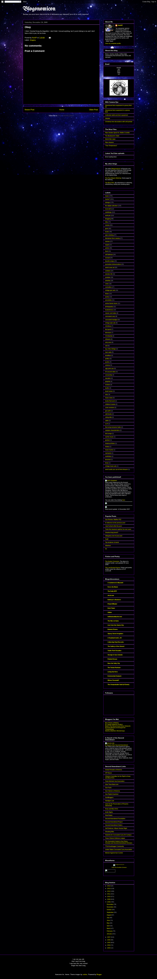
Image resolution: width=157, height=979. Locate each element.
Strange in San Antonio (115, 655)
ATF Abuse (108, 773)
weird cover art (109, 267)
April (108, 926)
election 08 (108, 274)
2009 (109, 899)
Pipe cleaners (109, 142)
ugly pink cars (109, 368)
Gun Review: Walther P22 (113, 519)
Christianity (108, 336)
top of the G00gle (110, 349)
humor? (107, 199)
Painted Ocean (112, 659)
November (110, 907)
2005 (109, 942)
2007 (109, 937)
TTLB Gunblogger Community (114, 846)
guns (106, 228)
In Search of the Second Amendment (116, 745)
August (109, 915)
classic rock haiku (110, 313)
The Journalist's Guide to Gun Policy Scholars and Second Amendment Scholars (118, 842)
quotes (107, 362)
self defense (109, 254)
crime (107, 284)
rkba (106, 222)
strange (107, 202)
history (107, 446)
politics (107, 358)
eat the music (109, 437)
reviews (107, 384)
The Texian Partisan (114, 667)
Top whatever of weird (112, 542)
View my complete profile (113, 43)
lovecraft (107, 209)
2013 (109, 888)
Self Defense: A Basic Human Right (116, 828)
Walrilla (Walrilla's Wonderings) (115, 731)
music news (109, 398)
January (109, 934)
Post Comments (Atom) (66, 115)
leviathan (108, 355)
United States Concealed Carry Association (118, 849)
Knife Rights (109, 812)
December (110, 904)
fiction (107, 293)
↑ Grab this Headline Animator (119, 867)
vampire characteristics (112, 430)
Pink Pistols (108, 815)
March (109, 928)
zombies (107, 271)
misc (106, 394)
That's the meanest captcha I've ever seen (118, 529)
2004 (109, 945)
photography (109, 306)
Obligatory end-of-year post (113, 536)
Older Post (93, 110)
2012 (109, 891)
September (110, 912)
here (123, 500)
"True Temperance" (111, 145)
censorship (108, 375)
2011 (109, 894)
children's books (110, 404)
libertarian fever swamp (112, 238)
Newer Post (29, 110)
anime (107, 248)
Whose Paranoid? (113, 680)
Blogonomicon (39, 9)
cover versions (109, 407)
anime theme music (111, 303)
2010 (109, 896)
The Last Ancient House (112, 567)
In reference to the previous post (115, 523)
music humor (109, 450)
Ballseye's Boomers (114, 599)
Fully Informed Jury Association (114, 781)
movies (107, 225)
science (107, 365)
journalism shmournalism (113, 264)
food (106, 251)
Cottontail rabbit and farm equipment (116, 115)
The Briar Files (109, 182)
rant (106, 346)
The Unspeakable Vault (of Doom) (118, 684)
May (108, 923)
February (110, 931)
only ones (108, 342)
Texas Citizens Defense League (115, 838)
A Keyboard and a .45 (115, 638)
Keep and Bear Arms (111, 809)
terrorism (108, 459)
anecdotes (108, 300)
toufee (107, 388)
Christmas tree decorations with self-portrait (118, 121)
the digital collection (111, 206)
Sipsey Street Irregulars (115, 633)
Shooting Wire (109, 831)
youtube (107, 277)
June (108, 920)
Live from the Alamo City (116, 625)
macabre (108, 378)
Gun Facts (108, 787)
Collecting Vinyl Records (116, 642)
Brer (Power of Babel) (112, 723)
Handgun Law (109, 801)
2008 (109, 902)
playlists (107, 381)
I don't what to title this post (113, 526)
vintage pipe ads (110, 323)
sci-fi (106, 424)
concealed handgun (111, 319)
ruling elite (108, 417)
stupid (107, 245)
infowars (107, 339)
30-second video (110, 372)
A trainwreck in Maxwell (115, 583)
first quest (108, 329)
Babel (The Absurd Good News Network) (117, 726)
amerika (107, 280)
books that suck (110, 401)
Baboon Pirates (113, 629)
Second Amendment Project (114, 822)
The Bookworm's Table (112, 136)
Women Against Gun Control (114, 853)
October (109, 909)
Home (61, 110)
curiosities (108, 287)
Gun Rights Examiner (111, 794)
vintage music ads (110, 466)
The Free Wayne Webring (113, 178)
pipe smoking (109, 235)
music (107, 196)
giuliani (107, 440)
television (108, 332)
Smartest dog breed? (111, 532)
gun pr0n (108, 411)
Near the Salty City (114, 663)
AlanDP (120, 25)
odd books (108, 414)
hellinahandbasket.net (115, 616)
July (108, 917)
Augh (106, 539)
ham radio (108, 352)
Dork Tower (111, 608)
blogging (33, 40)
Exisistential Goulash (114, 676)
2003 (109, 948)
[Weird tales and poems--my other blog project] (106, 507)
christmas (108, 326)
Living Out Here (113, 672)
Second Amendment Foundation (115, 818)
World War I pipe (110, 139)
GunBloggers (109, 797)
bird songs (108, 433)
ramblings (108, 212)
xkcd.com (111, 595)
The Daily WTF (112, 591)
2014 (109, 886)
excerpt (107, 258)
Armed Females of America (113, 770)
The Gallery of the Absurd (116, 646)
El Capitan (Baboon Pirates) (114, 724)
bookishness (109, 310)
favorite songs (109, 261)
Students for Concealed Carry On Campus (118, 835)
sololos (85, 974)
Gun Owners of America (112, 791)
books (107, 232)
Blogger (99, 974)
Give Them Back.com (111, 784)
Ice (106, 549)
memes (107, 241)
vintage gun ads (110, 290)
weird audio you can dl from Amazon (116, 469)
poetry (107, 297)
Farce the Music (113, 587)
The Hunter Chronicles (112, 561)
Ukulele (107, 118)
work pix (107, 215)
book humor (109, 391)
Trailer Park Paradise (114, 650)
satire (107, 420)
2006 (109, 940)
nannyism (108, 453)
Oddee (110, 612)
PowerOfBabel (112, 604)
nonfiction (108, 456)
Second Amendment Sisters (113, 825)
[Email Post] (49, 38)
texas (106, 463)
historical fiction (110, 443)
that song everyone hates (113, 427)
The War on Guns (113, 621)
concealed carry (110, 316)
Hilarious (108, 545)
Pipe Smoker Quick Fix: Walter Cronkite (117, 132)
